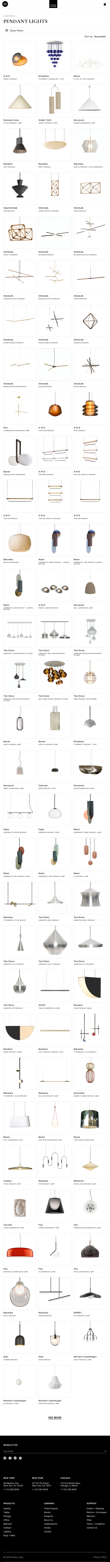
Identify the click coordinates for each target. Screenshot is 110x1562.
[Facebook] (10, 1458)
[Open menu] (5, 4)
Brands (47, 1512)
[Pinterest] (20, 1458)
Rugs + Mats (9, 1535)
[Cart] (105, 4)
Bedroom (7, 1524)
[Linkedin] (15, 1458)
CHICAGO (65, 1478)
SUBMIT (82, 1548)
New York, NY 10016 (13, 1485)
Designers (48, 1516)
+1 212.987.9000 (11, 1489)
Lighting (8, 16)
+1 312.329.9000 (68, 1489)
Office (6, 1520)
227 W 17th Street (40, 1483)
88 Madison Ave (10, 1483)
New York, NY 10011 (41, 1485)
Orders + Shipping (95, 1508)
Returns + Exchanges (97, 1512)
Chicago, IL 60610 (69, 1485)
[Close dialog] (105, 1521)
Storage (7, 1516)
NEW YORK (9, 1478)
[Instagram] (4, 1458)
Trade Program (51, 1508)
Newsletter (10, 1445)
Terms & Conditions (87, 1555)
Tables (6, 1512)
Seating (7, 1508)
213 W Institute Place (70, 1483)
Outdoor (7, 1527)
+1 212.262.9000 (40, 1489)
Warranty (91, 1516)
